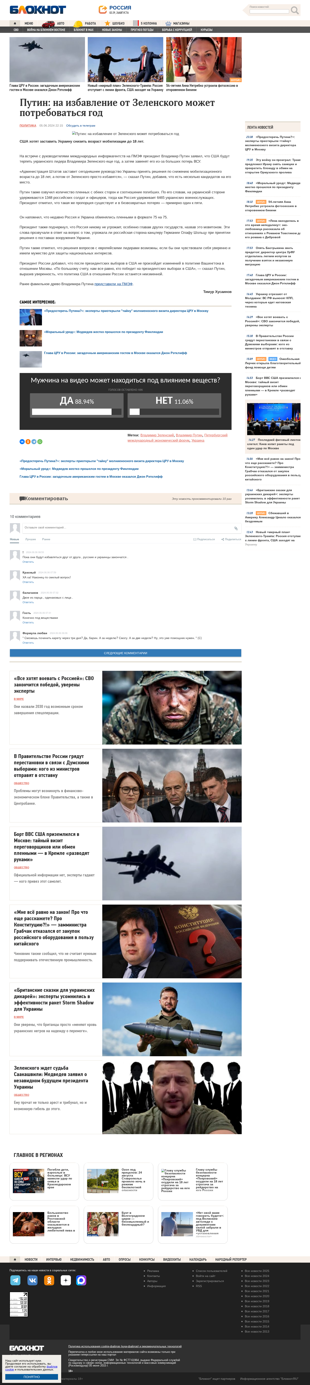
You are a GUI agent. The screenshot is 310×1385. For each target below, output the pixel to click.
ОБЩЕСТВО (21, 783)
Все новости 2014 (257, 1326)
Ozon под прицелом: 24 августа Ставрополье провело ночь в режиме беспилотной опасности (133, 1180)
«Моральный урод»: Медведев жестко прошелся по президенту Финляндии (273, 187)
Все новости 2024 (257, 1276)
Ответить (28, 561)
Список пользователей (211, 1271)
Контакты (153, 1276)
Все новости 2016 (257, 1316)
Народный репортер (231, 1259)
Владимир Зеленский (157, 435)
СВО (16, 30)
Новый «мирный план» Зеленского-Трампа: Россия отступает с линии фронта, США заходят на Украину (273, 538)
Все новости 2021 (257, 1291)
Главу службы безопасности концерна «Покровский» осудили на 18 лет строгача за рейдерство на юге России (209, 1180)
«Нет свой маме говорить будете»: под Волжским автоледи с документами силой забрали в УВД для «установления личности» (210, 1224)
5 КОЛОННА (149, 23)
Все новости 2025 (257, 1271)
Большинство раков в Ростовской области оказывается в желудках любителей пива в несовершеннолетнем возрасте (44, 1240)
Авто (106, 1259)
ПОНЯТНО (32, 1377)
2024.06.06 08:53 (35, 552)
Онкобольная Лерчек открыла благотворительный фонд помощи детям (273, 363)
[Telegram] (33, 441)
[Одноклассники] (28, 441)
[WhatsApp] (39, 441)
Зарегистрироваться (210, 1281)
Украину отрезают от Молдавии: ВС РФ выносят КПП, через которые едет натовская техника (269, 300)
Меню (29, 23)
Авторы (152, 1281)
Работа (90, 23)
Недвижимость (82, 1259)
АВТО (60, 23)
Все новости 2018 (257, 1306)
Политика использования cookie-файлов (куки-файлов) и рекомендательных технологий (125, 1346)
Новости (31, 1259)
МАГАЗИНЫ (181, 23)
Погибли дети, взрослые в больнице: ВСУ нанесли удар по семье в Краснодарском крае (59, 1178)
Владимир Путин (189, 435)
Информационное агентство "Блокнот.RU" (269, 1378)
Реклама (153, 1271)
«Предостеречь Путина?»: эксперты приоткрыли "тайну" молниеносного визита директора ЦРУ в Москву (126, 311)
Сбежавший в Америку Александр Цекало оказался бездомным (273, 517)
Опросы (125, 1259)
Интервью (54, 1259)
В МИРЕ (19, 699)
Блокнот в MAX (83, 30)
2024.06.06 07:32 (49, 592)
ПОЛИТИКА (28, 125)
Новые (14, 539)
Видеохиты (172, 1259)
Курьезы (207, 30)
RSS (199, 1286)
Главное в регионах (38, 1155)
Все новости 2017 (257, 1311)
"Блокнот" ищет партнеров (216, 1378)
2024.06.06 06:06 (58, 633)
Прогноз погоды (142, 30)
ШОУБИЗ (118, 23)
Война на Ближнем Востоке (46, 30)
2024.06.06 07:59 (47, 572)
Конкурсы (147, 1259)
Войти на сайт (205, 1276)
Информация (156, 1286)
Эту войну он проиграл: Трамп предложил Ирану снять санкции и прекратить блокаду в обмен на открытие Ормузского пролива (273, 166)
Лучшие (30, 539)
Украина (197, 440)
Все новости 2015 (257, 1321)
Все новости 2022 (257, 1286)
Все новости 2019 (257, 1301)
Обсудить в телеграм (80, 125)
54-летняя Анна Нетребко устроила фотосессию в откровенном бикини (271, 206)
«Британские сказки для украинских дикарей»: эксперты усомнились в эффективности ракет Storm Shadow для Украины (272, 496)
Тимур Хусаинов (217, 292)
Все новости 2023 (257, 1281)
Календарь (198, 1259)
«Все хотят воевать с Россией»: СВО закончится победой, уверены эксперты (272, 321)
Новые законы (112, 30)
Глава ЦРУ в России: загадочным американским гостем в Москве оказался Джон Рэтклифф (272, 279)
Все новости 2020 (257, 1296)
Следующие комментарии (125, 653)
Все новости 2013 (257, 1331)
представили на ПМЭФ (113, 284)
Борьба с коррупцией (177, 30)
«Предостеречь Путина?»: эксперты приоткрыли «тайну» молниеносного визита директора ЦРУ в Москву (270, 143)
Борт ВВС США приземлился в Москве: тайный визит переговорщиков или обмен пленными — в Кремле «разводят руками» (273, 386)
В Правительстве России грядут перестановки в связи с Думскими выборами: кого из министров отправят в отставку (269, 342)
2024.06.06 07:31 (42, 612)
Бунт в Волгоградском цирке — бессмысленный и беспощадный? (135, 1218)
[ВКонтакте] (22, 441)
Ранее (46, 539)
